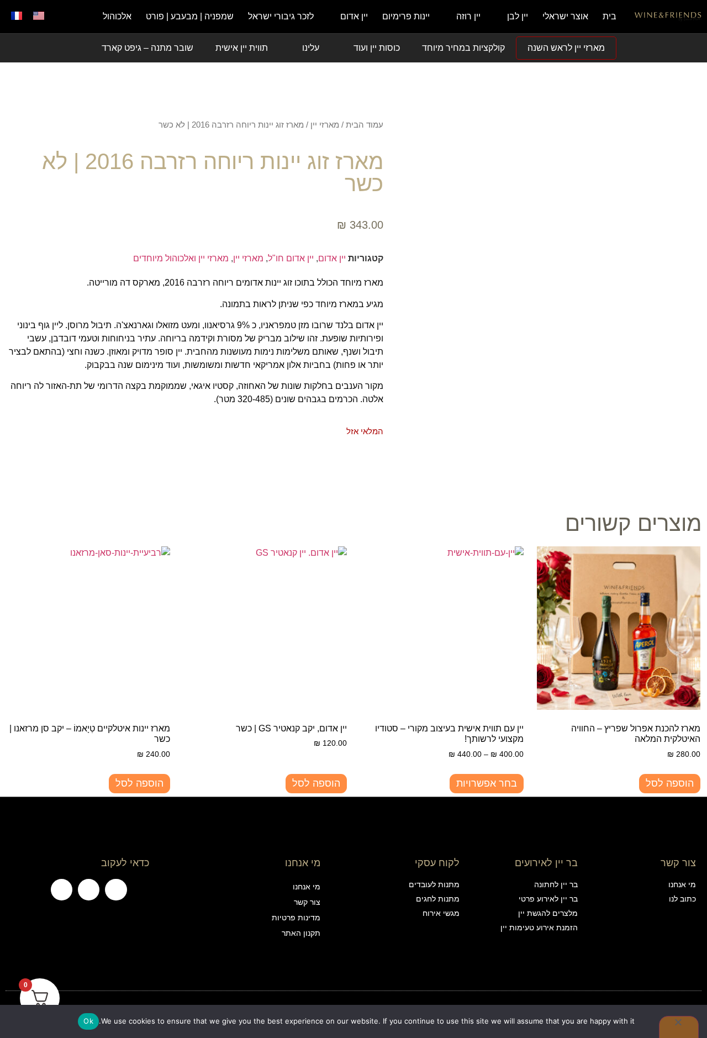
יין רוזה (468, 16)
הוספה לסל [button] (670, 783)
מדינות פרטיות (296, 917)
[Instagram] (88, 889)
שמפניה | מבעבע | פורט (190, 16)
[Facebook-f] (115, 889)
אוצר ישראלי (565, 16)
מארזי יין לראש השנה (566, 47)
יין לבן (517, 16)
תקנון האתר (301, 933)
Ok (88, 1020)
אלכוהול (117, 16)
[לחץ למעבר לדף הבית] (668, 16)
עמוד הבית (364, 124)
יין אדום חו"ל (291, 258)
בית (609, 16)
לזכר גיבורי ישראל (281, 16)
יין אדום (354, 16)
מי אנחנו (306, 886)
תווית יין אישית (241, 47)
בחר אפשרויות (486, 783)
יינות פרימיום (406, 16)
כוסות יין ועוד (377, 47)
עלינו (310, 47)
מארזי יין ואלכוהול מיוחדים (181, 258)
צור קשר (307, 902)
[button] (63, 16)
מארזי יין (324, 124)
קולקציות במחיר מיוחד (463, 47)
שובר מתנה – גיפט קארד (147, 47)
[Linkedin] (61, 889)
